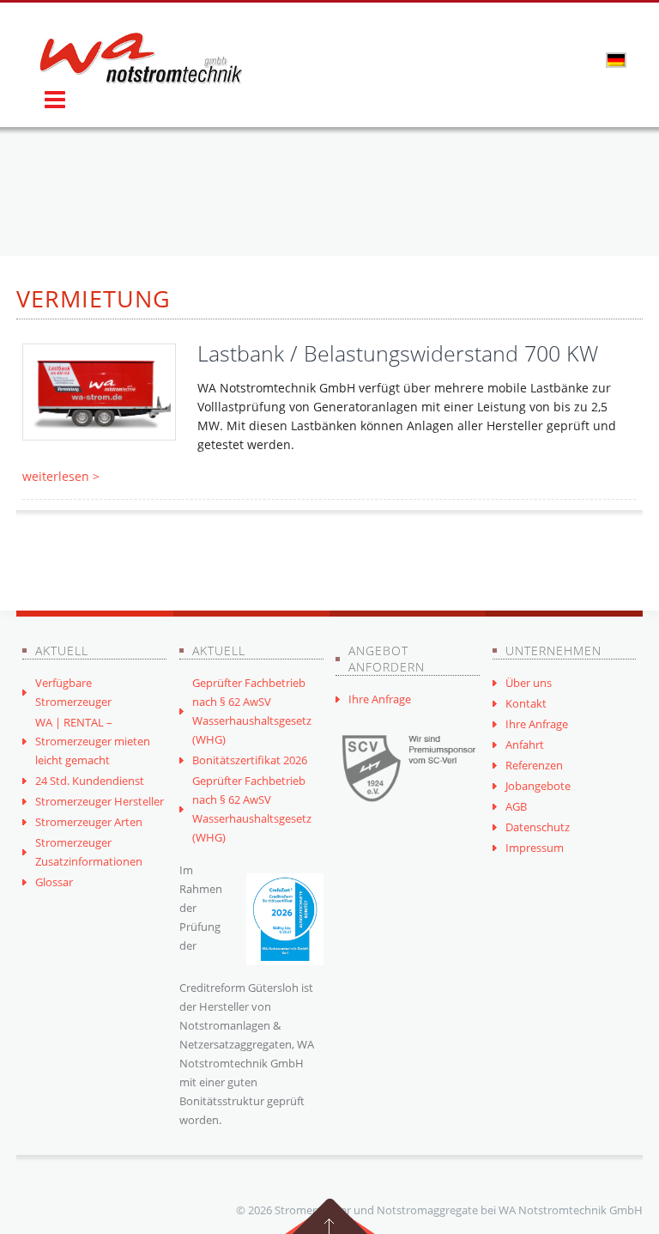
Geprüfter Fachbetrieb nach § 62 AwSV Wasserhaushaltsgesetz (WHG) (251, 711)
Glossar (54, 882)
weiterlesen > (61, 476)
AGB (516, 806)
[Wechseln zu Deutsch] (616, 59)
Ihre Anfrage (379, 699)
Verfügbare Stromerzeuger (73, 692)
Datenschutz (537, 827)
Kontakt (526, 703)
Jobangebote (538, 785)
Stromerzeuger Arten (88, 822)
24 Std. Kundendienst (89, 780)
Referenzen (534, 765)
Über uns (528, 682)
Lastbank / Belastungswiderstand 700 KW (397, 353)
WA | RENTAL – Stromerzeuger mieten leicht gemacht (92, 741)
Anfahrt (524, 744)
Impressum (534, 847)
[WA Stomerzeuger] (140, 58)
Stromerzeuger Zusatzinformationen (88, 852)
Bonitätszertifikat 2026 (249, 760)
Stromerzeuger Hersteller (99, 801)
